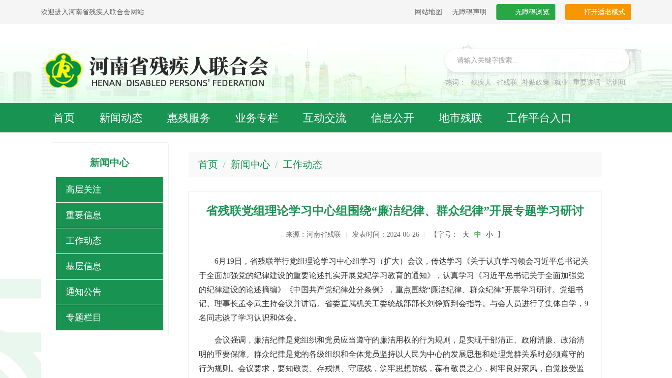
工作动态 (302, 164)
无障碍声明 (469, 12)
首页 (208, 164)
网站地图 (428, 12)
